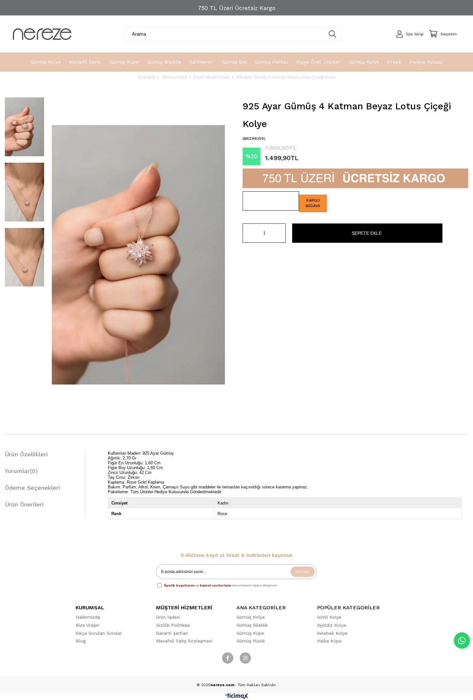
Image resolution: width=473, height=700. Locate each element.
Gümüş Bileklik (252, 625)
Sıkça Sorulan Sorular (99, 633)
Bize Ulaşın (87, 625)
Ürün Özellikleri (26, 454)
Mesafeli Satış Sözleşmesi (184, 640)
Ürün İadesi (168, 617)
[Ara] (332, 34)
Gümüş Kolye (250, 617)
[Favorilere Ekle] (271, 201)
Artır (281, 233)
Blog (81, 640)
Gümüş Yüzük (250, 640)
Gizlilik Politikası (173, 625)
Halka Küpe (329, 640)
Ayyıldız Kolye (331, 625)
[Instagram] (245, 658)
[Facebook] (227, 658)
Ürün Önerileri (24, 504)
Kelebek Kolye (332, 633)
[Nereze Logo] (42, 34)
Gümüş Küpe (250, 633)
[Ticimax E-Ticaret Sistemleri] (236, 697)
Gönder (302, 571)
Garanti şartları (172, 633)
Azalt (247, 233)
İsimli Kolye (329, 617)
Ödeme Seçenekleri (32, 487)
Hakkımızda (88, 617)
